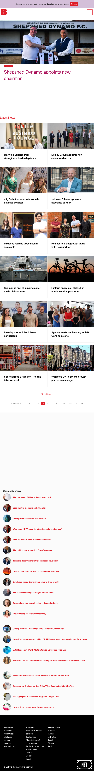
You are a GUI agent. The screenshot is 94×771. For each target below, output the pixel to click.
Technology (31, 737)
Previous (16, 403)
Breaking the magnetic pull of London (29, 507)
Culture (29, 755)
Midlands (8, 737)
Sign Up (74, 4)
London (7, 740)
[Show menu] (90, 12)
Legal (50, 740)
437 (71, 403)
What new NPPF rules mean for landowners (32, 539)
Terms (51, 743)
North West (8, 733)
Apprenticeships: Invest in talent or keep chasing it (35, 603)
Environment (31, 749)
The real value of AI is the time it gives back (32, 497)
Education (30, 727)
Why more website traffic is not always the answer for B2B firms (41, 675)
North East (8, 727)
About (50, 733)
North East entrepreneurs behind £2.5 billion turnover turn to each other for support (50, 639)
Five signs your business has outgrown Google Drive (36, 696)
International (9, 746)
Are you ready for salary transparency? (30, 613)
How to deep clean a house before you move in (33, 707)
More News (47, 394)
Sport (28, 759)
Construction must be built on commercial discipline (36, 571)
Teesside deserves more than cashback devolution (35, 560)
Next (79, 403)
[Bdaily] (4, 11)
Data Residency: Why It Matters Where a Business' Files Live (39, 649)
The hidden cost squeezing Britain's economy (33, 550)
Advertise (52, 737)
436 (64, 403)
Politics (29, 752)
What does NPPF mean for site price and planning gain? (37, 529)
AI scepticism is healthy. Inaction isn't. (29, 518)
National (7, 743)
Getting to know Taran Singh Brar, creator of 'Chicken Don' (38, 628)
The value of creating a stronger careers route (33, 592)
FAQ (50, 746)
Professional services (35, 746)
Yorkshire (8, 730)
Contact (51, 730)
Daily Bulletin (54, 727)
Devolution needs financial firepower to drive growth (36, 582)
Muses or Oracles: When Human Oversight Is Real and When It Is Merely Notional (49, 660)
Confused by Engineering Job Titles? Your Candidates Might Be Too (43, 686)
